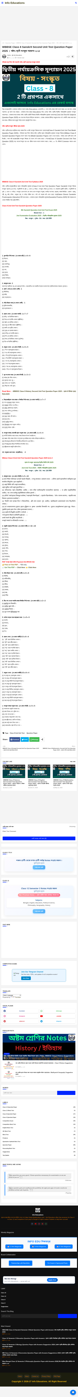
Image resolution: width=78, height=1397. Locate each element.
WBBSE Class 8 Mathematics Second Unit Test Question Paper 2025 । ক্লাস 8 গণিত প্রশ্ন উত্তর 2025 (63, 782)
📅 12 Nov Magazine (14, 1246)
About (27, 1376)
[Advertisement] (39, 23)
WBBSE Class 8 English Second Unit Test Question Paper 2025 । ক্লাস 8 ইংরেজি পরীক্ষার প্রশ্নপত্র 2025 (38, 782)
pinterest (22, 1021)
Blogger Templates (51, 1383)
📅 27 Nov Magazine (64, 1246)
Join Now (26, 978)
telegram (58, 1021)
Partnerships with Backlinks (20, 1263)
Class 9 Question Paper (39, 1117)
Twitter (26, 739)
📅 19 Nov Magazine (39, 1246)
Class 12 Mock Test (39, 1110)
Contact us (35, 1376)
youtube (59, 1016)
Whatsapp (35, 739)
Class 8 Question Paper (39, 1114)
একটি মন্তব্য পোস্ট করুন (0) (39, 838)
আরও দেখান (72, 761)
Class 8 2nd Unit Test (17, 733)
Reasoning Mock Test (39, 1148)
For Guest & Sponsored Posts (58, 1263)
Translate (18, 997)
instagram (22, 1016)
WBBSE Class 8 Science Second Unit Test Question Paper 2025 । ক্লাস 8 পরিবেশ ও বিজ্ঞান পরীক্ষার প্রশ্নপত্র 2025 (13, 782)
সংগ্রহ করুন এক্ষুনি (39, 867)
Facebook (16, 739)
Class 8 (3, 1299)
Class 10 (3, 1292)
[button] (76, 3)
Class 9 (3, 1303)
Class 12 (3, 1296)
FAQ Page (57, 1376)
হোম (3, 43)
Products (39, 1138)
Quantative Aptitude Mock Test (39, 1141)
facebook (22, 1011)
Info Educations (15, 2)
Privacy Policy (46, 1376)
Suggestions (39, 1152)
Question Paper (10, 43)
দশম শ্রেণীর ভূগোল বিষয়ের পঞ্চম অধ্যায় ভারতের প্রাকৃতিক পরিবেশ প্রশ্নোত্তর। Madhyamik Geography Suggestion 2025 (44, 1073)
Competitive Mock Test (39, 1124)
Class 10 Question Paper (39, 1107)
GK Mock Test (39, 1131)
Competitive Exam (39, 1121)
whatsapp (59, 1011)
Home (20, 1376)
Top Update (39, 1155)
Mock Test (39, 1134)
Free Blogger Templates (27, 1383)
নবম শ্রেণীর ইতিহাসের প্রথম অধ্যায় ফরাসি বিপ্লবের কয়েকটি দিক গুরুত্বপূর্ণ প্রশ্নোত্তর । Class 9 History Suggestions (44, 1063)
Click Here (21, 567)
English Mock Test (39, 1127)
